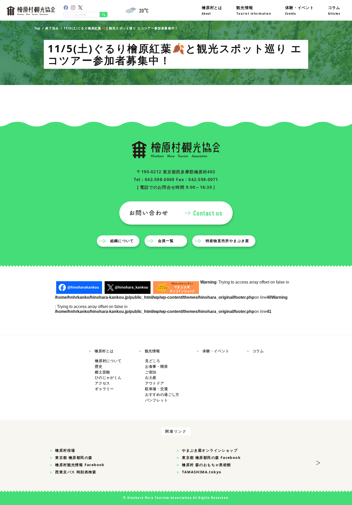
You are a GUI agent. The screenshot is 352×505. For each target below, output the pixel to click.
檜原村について (108, 360)
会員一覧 (166, 240)
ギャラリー (104, 388)
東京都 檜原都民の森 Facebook (211, 457)
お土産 (151, 377)
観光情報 (253, 10)
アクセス (102, 383)
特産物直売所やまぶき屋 (227, 240)
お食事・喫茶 (156, 366)
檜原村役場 (65, 450)
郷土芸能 (102, 372)
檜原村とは (212, 10)
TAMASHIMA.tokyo (201, 471)
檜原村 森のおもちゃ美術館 (206, 464)
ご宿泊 (151, 372)
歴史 (99, 366)
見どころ (152, 360)
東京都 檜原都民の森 (73, 457)
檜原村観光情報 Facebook (79, 464)
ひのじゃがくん (108, 377)
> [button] (318, 461)
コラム (334, 10)
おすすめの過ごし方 (162, 394)
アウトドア (154, 383)
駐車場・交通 (156, 388)
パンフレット (156, 400)
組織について (122, 240)
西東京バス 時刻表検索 (75, 471)
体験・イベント (299, 10)
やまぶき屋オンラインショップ (210, 450)
